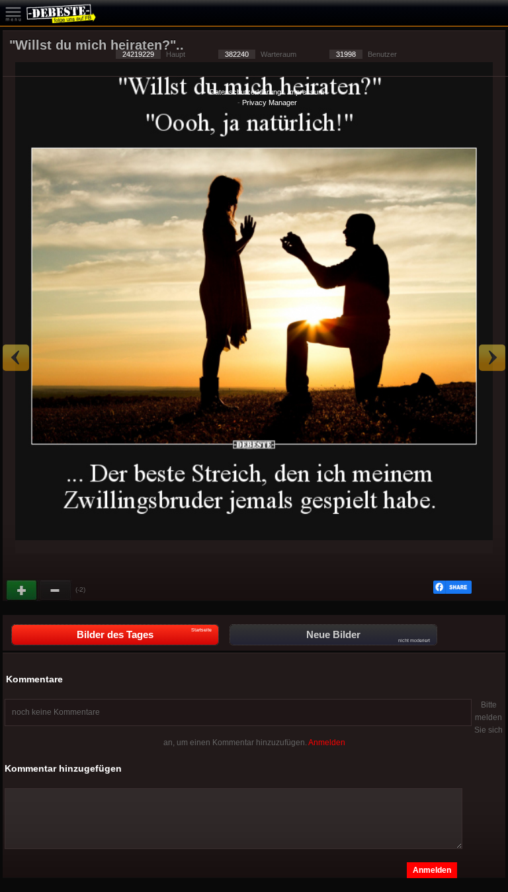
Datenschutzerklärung (245, 92)
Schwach (55, 590)
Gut (22, 590)
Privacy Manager (269, 102)
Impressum (306, 92)
